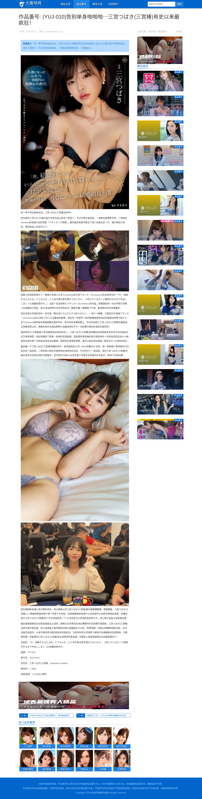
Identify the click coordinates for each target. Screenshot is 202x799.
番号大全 (97, 4)
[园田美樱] (46, 758)
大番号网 (152, 31)
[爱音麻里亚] (103, 736)
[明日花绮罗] (65, 736)
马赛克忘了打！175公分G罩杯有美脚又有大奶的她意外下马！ (108, 715)
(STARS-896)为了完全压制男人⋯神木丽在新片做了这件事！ (51, 715)
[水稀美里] (121, 758)
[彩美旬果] (84, 736)
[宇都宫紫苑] (28, 758)
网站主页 (65, 4)
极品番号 (81, 4)
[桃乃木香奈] (121, 736)
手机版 (179, 31)
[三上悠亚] (28, 736)
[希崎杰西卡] (65, 758)
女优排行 (113, 4)
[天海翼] (103, 758)
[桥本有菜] (46, 736)
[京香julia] (84, 758)
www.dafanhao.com (54, 31)
